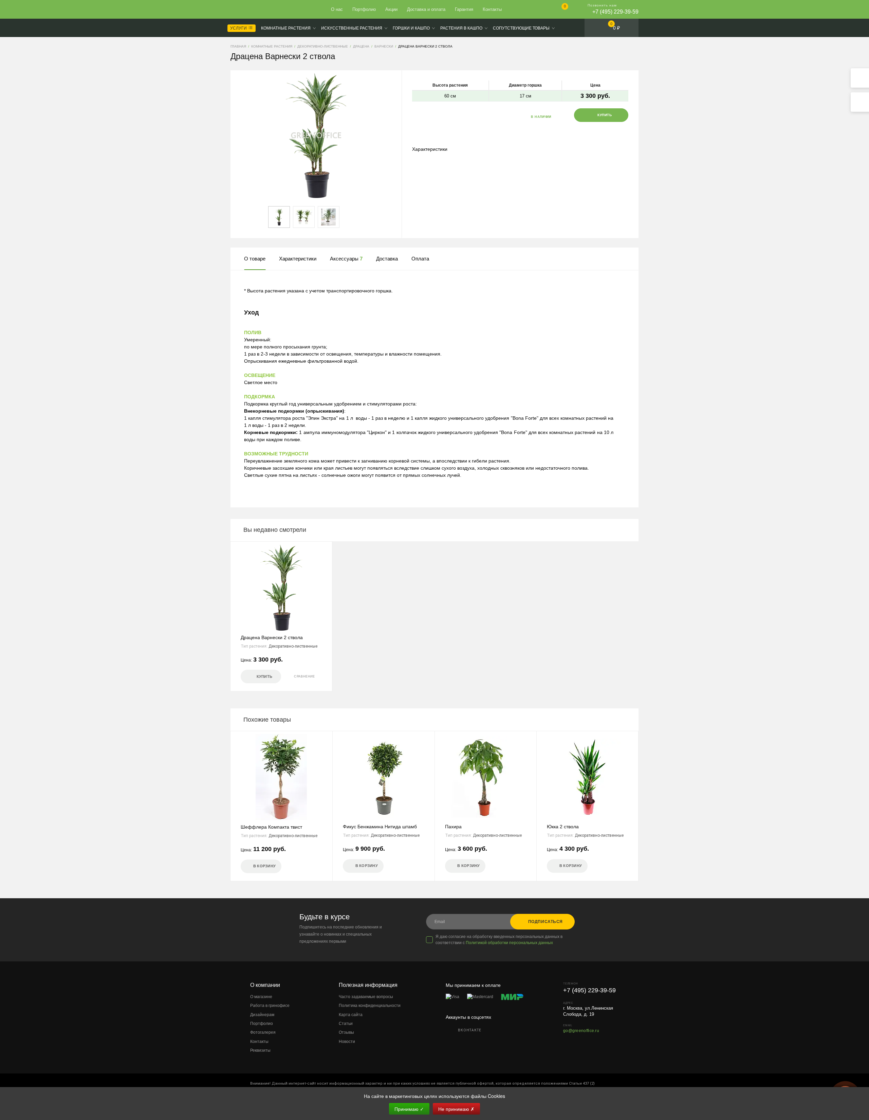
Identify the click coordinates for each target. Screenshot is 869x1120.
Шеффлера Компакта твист (271, 827)
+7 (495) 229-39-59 (615, 12)
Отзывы (346, 1032)
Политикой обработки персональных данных (509, 942)
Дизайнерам (262, 1014)
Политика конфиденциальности (370, 1005)
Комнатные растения (286, 28)
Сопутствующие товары (521, 28)
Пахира (453, 826)
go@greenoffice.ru (581, 1030)
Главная (255, 9)
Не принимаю (456, 1108)
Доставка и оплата (426, 9)
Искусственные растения (351, 28)
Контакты (492, 9)
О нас (337, 9)
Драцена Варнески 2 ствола (272, 637)
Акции (391, 9)
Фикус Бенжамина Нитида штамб (380, 826)
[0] (559, 10)
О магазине (261, 996)
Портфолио (364, 9)
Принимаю (409, 1108)
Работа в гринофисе (270, 1005)
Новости (347, 1041)
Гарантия (464, 9)
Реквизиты (260, 1050)
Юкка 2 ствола (563, 826)
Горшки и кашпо (411, 28)
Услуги (239, 28)
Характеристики (429, 149)
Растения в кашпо (461, 28)
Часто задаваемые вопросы (366, 996)
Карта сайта (351, 1014)
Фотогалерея (263, 1032)
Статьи (346, 1023)
